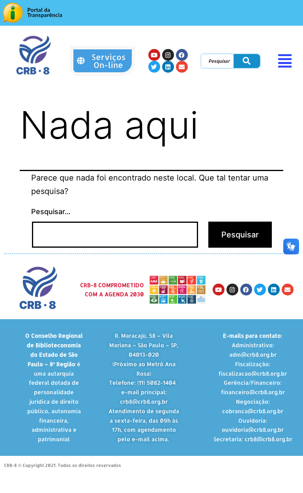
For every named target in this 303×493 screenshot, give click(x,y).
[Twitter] (154, 67)
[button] (288, 61)
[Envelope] (182, 67)
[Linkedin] (168, 67)
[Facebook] (182, 55)
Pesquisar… (51, 211)
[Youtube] (154, 55)
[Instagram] (168, 55)
